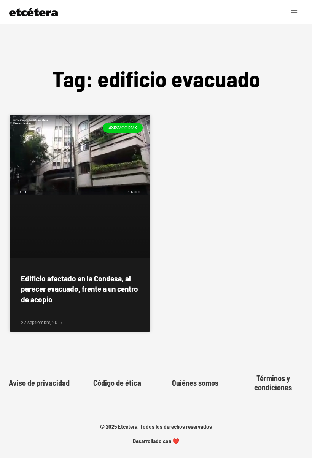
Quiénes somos (195, 382)
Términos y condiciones (273, 383)
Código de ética (117, 382)
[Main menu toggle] (294, 12)
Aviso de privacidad (39, 382)
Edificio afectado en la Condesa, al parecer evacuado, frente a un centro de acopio (79, 289)
